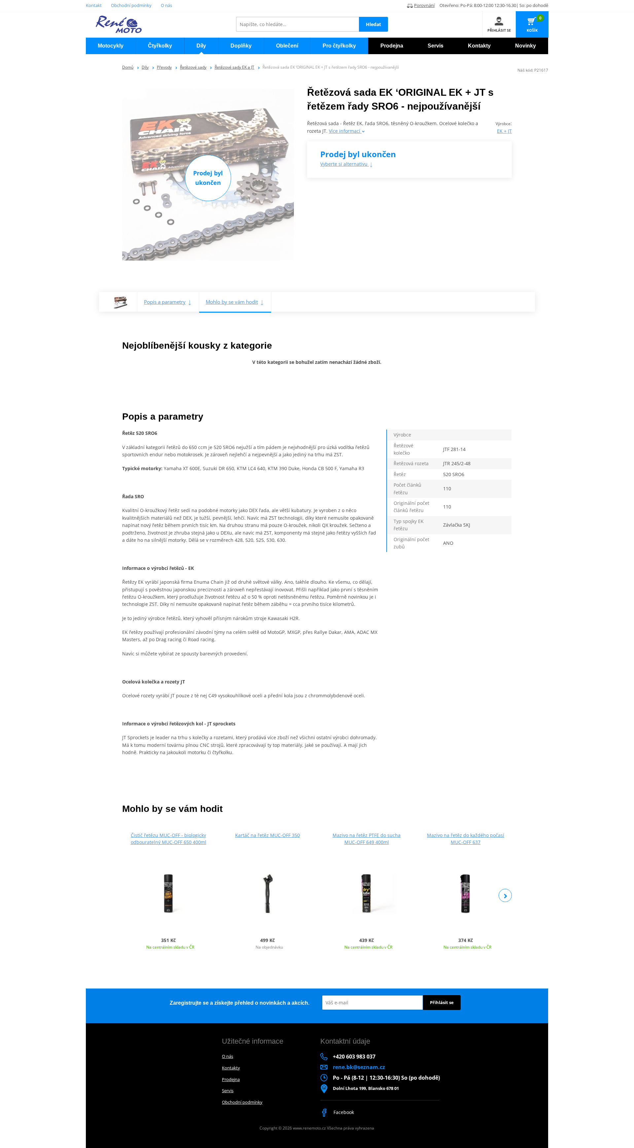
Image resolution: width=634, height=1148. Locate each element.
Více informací (345, 131)
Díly (145, 67)
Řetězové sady (193, 67)
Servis (227, 1091)
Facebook (343, 1112)
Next (505, 895)
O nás (166, 5)
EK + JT (504, 131)
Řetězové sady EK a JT (234, 67)
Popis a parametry (165, 301)
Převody (164, 67)
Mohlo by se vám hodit (232, 301)
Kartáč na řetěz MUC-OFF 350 (267, 835)
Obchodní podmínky (131, 5)
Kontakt (94, 5)
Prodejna (231, 1079)
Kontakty (231, 1068)
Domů (127, 67)
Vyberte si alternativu (344, 164)
